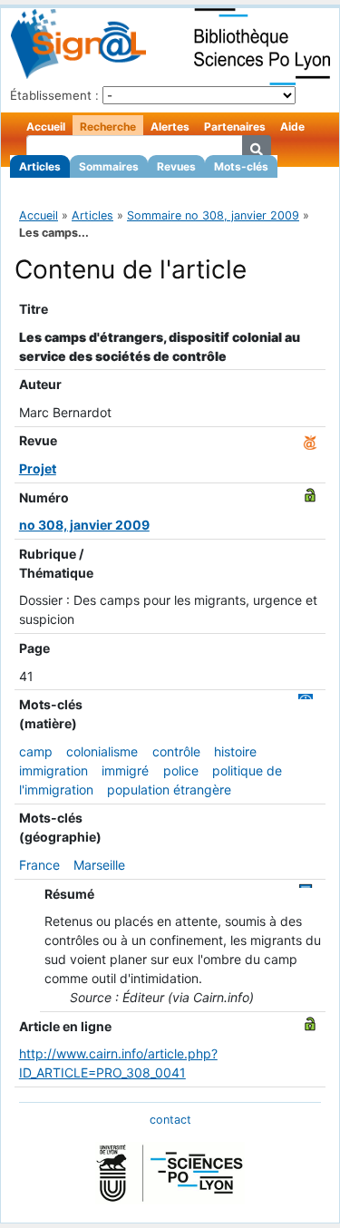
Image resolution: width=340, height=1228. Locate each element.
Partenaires (235, 126)
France (39, 864)
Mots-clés (241, 166)
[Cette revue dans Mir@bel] (310, 440)
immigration (53, 770)
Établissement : (54, 95)
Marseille (99, 864)
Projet (37, 468)
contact (170, 1119)
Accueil (45, 126)
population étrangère (169, 789)
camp (36, 751)
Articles (40, 166)
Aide (292, 126)
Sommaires (109, 166)
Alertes (170, 126)
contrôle (176, 751)
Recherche (108, 126)
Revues (176, 166)
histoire (235, 751)
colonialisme (102, 751)
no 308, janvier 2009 (84, 524)
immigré (125, 770)
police (181, 770)
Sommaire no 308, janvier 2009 (213, 215)
